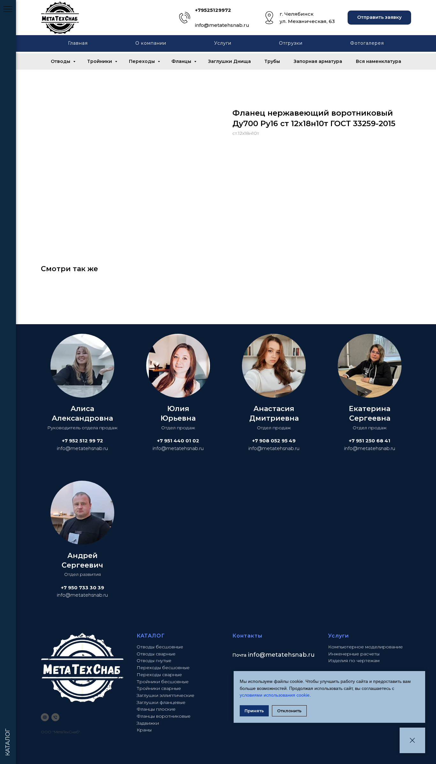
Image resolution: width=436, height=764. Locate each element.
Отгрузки (291, 43)
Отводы (61, 61)
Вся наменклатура (378, 61)
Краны (144, 730)
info (253, 654)
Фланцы (181, 61)
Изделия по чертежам (354, 660)
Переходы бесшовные (163, 667)
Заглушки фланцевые (161, 702)
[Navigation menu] (8, 9)
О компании (150, 43)
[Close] (412, 740)
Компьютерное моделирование (365, 647)
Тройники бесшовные (163, 681)
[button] (379, 18)
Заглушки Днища (229, 61)
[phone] (55, 717)
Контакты (247, 636)
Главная (78, 43)
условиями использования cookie (275, 695)
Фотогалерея (367, 43)
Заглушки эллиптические (165, 695)
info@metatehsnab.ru (222, 25)
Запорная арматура (318, 61)
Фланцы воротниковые (164, 716)
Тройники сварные (159, 688)
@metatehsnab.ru (287, 654)
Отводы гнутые (154, 660)
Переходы (142, 61)
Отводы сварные (156, 654)
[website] (45, 717)
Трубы (272, 61)
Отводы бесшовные (160, 647)
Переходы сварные (159, 674)
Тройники (100, 61)
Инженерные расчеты (354, 654)
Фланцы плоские (156, 709)
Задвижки (148, 723)
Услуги (222, 43)
